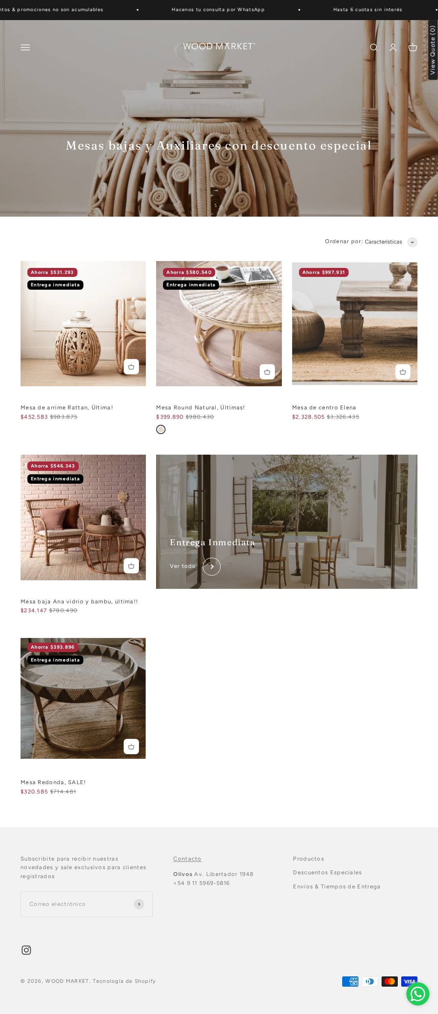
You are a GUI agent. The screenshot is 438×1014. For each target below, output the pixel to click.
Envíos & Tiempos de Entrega (337, 886)
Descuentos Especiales (327, 872)
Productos (308, 858)
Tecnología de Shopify (124, 981)
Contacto (187, 858)
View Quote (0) (433, 50)
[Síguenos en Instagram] (26, 950)
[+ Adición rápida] (131, 366)
